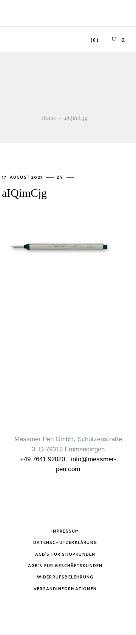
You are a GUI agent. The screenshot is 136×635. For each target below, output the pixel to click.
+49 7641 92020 (42, 459)
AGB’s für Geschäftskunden (65, 565)
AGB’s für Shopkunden (65, 554)
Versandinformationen (65, 589)
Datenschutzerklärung (65, 542)
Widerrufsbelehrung (65, 577)
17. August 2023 (23, 177)
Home (48, 118)
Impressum (65, 531)
